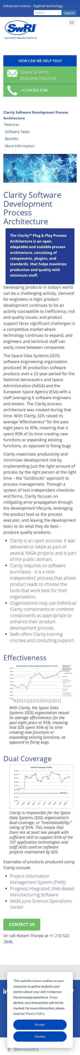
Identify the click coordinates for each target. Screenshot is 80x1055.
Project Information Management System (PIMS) (38, 879)
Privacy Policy (35, 1013)
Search (69, 13)
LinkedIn (5, 991)
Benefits (11, 138)
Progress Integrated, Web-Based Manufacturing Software (42, 891)
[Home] (20, 30)
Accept (40, 1024)
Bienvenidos (26, 1049)
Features (11, 124)
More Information (20, 145)
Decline (40, 1036)
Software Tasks (17, 131)
